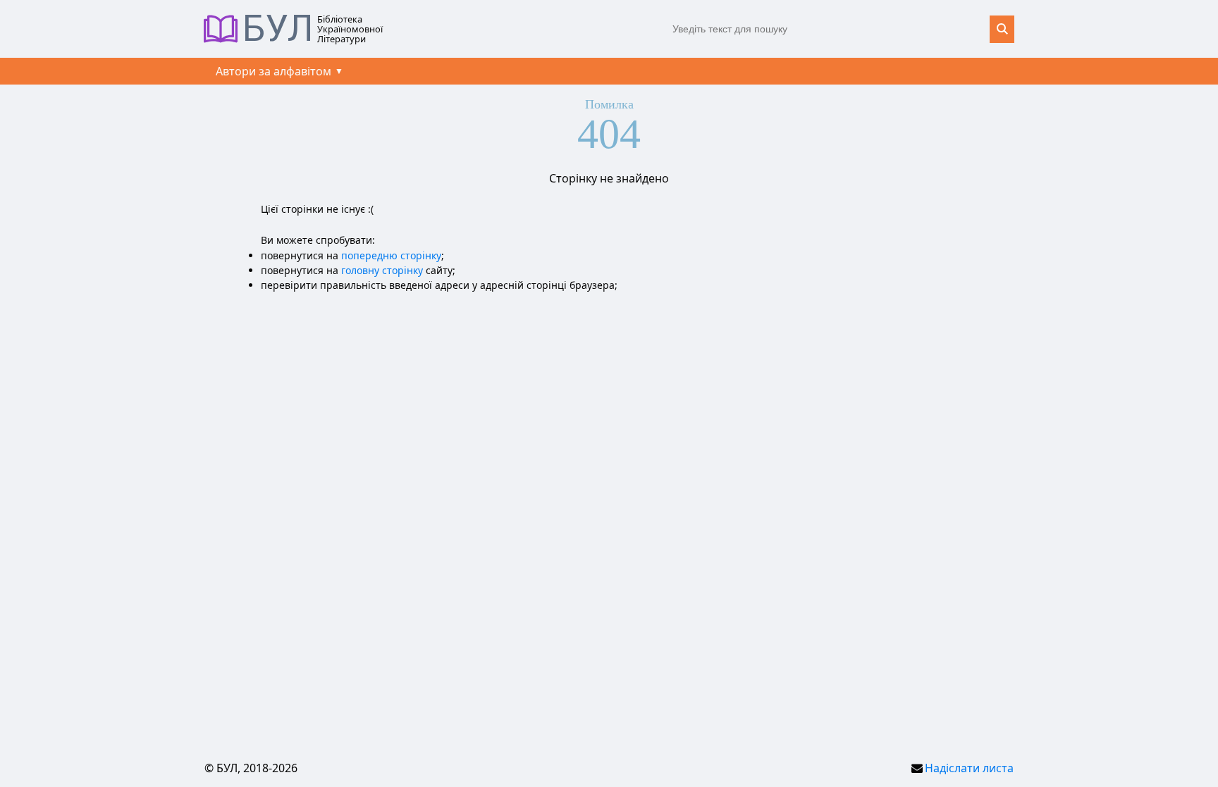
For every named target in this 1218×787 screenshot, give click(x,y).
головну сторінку (382, 270)
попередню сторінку (391, 255)
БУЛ (278, 29)
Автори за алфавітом (273, 71)
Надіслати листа (969, 768)
